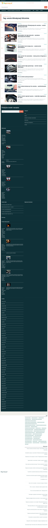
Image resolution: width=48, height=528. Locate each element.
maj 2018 (3, 399)
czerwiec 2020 (4, 374)
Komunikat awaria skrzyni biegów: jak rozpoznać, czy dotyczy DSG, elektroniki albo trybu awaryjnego (3, 233)
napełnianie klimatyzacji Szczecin (40, 432)
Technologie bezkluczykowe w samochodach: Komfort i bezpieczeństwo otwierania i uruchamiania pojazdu (4, 139)
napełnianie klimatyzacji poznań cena (30, 432)
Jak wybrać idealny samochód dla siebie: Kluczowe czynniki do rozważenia (3, 195)
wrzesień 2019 (4, 390)
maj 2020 (3, 376)
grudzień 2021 (4, 333)
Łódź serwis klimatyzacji (43, 442)
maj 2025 (3, 312)
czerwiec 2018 (4, 397)
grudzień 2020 (4, 360)
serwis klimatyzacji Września (28, 438)
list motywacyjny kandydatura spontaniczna (39, 429)
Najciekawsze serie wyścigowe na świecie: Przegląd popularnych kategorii (36, 456)
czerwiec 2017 (4, 408)
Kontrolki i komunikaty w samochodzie (14, 10)
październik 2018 (4, 392)
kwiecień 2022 (4, 324)
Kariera (41, 10)
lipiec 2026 (3, 303)
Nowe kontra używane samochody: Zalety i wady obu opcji (4, 184)
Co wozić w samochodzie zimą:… (7, 211)
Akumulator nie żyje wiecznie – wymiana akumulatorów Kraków (29, 36)
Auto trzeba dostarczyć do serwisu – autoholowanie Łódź (32, 87)
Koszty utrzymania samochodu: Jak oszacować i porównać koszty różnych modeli (3, 154)
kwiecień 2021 (4, 351)
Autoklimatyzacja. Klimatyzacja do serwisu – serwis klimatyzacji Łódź (32, 26)
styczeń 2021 (4, 358)
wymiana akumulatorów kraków (42, 441)
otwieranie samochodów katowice (29, 435)
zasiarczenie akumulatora (36, 442)
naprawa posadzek (3, 162)
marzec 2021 (4, 353)
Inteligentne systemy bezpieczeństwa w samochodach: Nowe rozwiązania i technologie (4, 264)
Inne (33, 10)
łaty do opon (26, 444)
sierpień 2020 (4, 369)
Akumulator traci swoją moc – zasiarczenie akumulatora (29, 46)
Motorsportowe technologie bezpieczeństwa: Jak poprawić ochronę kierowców (4, 277)
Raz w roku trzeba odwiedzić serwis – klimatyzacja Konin (38, 490)
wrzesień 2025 (4, 308)
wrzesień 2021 (4, 340)
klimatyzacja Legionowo (34, 426)
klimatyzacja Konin (27, 426)
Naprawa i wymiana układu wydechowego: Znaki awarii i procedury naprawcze (3, 291)
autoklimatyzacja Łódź (28, 419)
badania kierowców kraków (40, 422)
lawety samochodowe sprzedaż (29, 429)
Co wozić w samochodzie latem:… (7, 209)
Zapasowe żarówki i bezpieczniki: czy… (7, 213)
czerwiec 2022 (4, 319)
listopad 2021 (4, 335)
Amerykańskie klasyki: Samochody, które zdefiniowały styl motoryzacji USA (36, 524)
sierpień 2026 (4, 301)
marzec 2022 (4, 326)
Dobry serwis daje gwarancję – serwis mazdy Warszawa (30, 66)
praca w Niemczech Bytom (38, 435)
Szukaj (46, 7)
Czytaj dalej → (20, 51)
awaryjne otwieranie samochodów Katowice (30, 422)
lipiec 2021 (3, 344)
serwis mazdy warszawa (36, 438)
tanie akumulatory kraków (28, 441)
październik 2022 (4, 317)
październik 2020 (4, 365)
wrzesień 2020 (4, 367)
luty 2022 (3, 328)
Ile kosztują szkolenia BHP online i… (7, 204)
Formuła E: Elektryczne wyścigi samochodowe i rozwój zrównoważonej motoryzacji (4, 172)
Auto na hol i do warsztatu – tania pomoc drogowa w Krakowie (32, 56)
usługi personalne (35, 441)
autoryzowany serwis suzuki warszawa (37, 419)
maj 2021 (3, 349)
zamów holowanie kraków (28, 442)
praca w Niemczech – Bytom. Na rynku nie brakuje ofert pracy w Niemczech (3, 247)
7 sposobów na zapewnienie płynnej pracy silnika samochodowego (37, 471)
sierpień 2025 (4, 310)
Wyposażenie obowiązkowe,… (26, 10)
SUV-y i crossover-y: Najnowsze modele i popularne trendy (38, 486)
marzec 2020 (4, 381)
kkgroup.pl (4, 472)
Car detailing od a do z (44, 479)
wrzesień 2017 (4, 406)
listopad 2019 (4, 385)
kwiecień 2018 (4, 401)
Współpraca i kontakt (44, 0)
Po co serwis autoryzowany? (25, 76)
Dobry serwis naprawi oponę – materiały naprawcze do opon (32, 96)
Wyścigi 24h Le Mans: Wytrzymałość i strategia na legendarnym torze (37, 520)
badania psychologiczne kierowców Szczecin (31, 423)
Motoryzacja (4, 10)
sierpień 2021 (4, 342)
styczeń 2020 (4, 383)
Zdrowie (37, 10)
